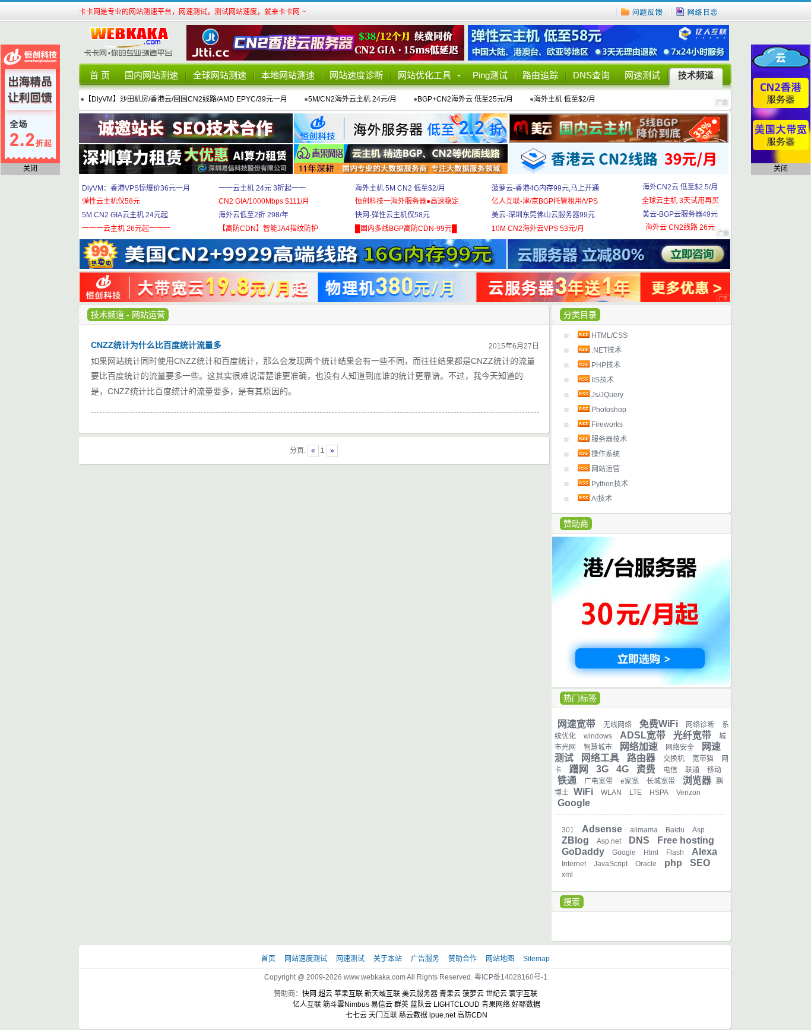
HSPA (659, 792)
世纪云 (496, 994)
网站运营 (605, 469)
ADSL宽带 (643, 735)
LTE (635, 792)
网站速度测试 (306, 959)
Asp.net (609, 841)
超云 (325, 994)
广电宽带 (598, 781)
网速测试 (642, 75)
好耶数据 (526, 1004)
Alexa (704, 852)
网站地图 (500, 959)
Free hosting (685, 840)
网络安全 (680, 747)
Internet (574, 864)
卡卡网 (132, 43)
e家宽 (629, 781)
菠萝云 (473, 994)
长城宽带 (661, 781)
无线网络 (617, 725)
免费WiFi (658, 724)
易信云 (381, 1004)
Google (573, 803)
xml (567, 874)
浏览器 (697, 780)
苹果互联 (348, 994)
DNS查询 (591, 75)
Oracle (646, 864)
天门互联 (383, 1015)
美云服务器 (420, 994)
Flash (675, 852)
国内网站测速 (151, 75)
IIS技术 (602, 380)
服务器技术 (609, 439)
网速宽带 (576, 724)
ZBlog (575, 840)
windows (598, 736)
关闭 (30, 168)
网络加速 (639, 746)
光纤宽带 (692, 735)
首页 (269, 959)
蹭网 (578, 769)
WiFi (583, 792)
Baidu (675, 830)
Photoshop (608, 409)
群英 (401, 1004)
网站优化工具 (424, 75)
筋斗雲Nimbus (346, 1004)
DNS (639, 840)
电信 (670, 770)
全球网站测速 (219, 75)
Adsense (602, 829)
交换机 (674, 759)
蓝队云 (421, 1004)
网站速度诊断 (356, 75)
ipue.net (442, 1015)
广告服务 (426, 959)
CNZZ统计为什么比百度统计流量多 (156, 345)
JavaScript (611, 864)
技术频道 (696, 75)
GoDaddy (583, 852)
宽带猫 (703, 759)
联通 (692, 770)
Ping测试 (490, 75)
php (673, 863)
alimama (644, 830)
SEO (700, 863)
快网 (309, 994)
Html (651, 852)
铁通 (566, 780)
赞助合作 (462, 959)
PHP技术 (605, 365)
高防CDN (472, 1015)
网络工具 (600, 758)
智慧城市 (598, 747)
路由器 (641, 758)
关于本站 (388, 959)
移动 (714, 770)
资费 (645, 769)
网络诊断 (700, 725)
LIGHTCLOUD (456, 1004)
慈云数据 (413, 1015)
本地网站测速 (288, 75)
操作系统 (605, 454)
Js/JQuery (607, 395)
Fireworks (607, 424)
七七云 (356, 1015)
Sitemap (536, 959)
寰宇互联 (523, 994)
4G (622, 769)
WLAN (611, 792)
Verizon (688, 792)
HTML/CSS (609, 335)
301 (568, 830)
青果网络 (495, 1004)
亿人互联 (307, 1004)
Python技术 (609, 484)
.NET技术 (606, 350)
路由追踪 (540, 75)
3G (602, 769)
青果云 (450, 994)
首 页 (100, 75)
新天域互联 (382, 994)
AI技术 (601, 499)
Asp (698, 830)
